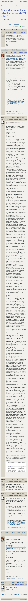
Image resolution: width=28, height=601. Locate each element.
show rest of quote (12, 105)
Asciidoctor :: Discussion (7, 1)
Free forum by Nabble (6, 599)
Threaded (16, 24)
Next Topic (23, 19)
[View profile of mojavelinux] (3, 56)
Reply (13, 30)
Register (25, 1)
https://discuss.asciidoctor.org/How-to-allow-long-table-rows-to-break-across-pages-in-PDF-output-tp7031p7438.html (16, 523)
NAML (8, 528)
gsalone (3, 117)
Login (21, 1)
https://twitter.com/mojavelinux (15, 113)
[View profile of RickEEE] (3, 36)
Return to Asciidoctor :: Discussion (10, 594)
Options (23, 26)
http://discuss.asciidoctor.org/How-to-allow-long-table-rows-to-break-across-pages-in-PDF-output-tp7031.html (16, 102)
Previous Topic (5, 19)
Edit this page (23, 599)
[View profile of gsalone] (3, 123)
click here (23, 527)
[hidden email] (10, 82)
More (23, 30)
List (10, 24)
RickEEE (3, 30)
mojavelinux (4, 50)
